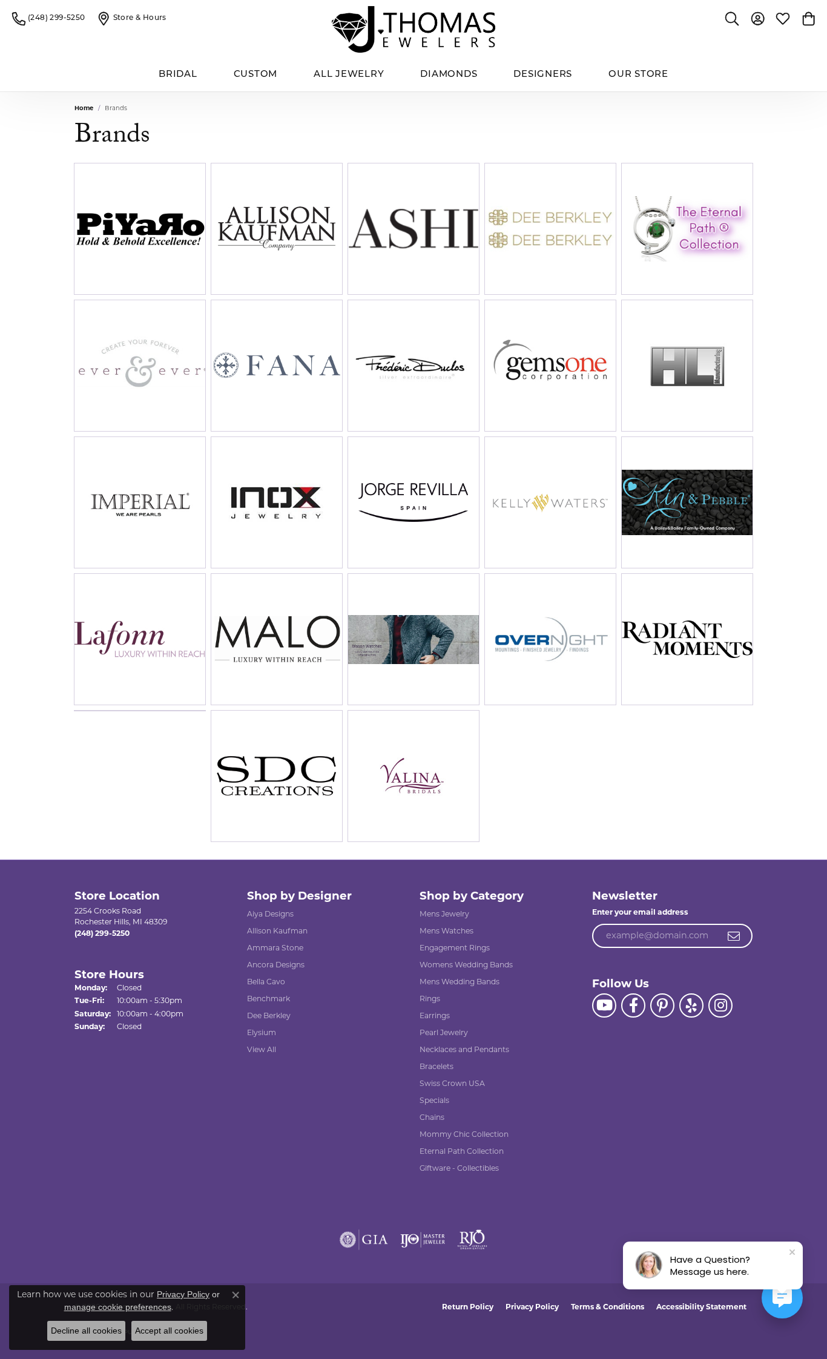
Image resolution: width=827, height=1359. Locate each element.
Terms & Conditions (607, 1306)
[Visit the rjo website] (472, 1240)
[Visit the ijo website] (423, 1240)
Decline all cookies (86, 1330)
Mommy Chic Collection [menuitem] (464, 1134)
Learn (169, 235)
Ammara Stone (275, 947)
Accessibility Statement (701, 1306)
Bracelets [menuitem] (436, 1066)
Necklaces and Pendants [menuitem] (464, 1049)
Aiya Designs (270, 913)
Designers (542, 74)
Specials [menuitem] (434, 1100)
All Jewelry (349, 74)
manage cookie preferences (117, 1307)
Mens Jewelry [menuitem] (444, 913)
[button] (732, 18)
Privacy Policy (532, 1306)
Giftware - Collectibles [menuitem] (459, 1168)
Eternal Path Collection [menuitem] (462, 1151)
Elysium (261, 1032)
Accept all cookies (169, 1330)
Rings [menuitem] (430, 998)
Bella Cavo (266, 981)
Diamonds (448, 74)
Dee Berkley (269, 1015)
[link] (48, 18)
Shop (110, 235)
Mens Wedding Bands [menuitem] (459, 981)
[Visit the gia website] (364, 1240)
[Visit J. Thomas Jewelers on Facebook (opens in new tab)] (633, 1005)
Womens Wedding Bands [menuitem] (466, 964)
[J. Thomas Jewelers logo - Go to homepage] (413, 29)
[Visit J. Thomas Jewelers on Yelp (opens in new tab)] (691, 1005)
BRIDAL (178, 74)
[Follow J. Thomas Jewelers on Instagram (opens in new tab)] (720, 1005)
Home (83, 108)
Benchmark (268, 998)
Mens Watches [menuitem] (446, 930)
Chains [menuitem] (432, 1117)
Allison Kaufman (277, 930)
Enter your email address (640, 911)
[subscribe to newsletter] (734, 936)
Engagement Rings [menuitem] (455, 947)
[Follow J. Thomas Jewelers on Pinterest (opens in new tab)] (662, 1005)
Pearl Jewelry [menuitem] (444, 1032)
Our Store (638, 74)
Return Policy (467, 1306)
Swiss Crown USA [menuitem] (452, 1083)
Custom (256, 74)
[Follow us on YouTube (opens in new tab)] (604, 1005)
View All (261, 1049)
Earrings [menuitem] (435, 1015)
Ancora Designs (276, 964)
